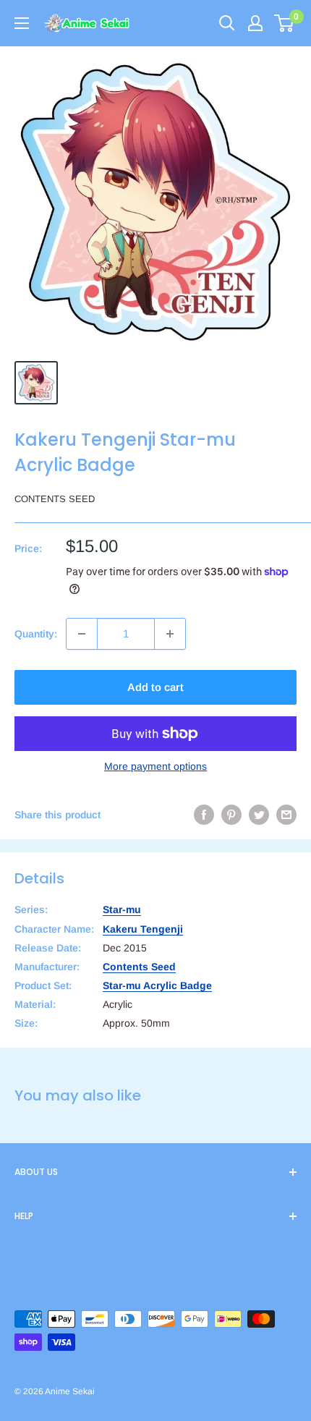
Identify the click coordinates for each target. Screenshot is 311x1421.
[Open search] (227, 23)
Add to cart (155, 687)
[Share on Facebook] (204, 815)
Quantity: (35, 634)
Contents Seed (54, 498)
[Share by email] (286, 815)
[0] (285, 23)
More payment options (155, 766)
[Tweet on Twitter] (259, 815)
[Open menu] (21, 23)
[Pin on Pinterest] (231, 815)
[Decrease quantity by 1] (82, 634)
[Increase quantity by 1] (170, 634)
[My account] (255, 23)
